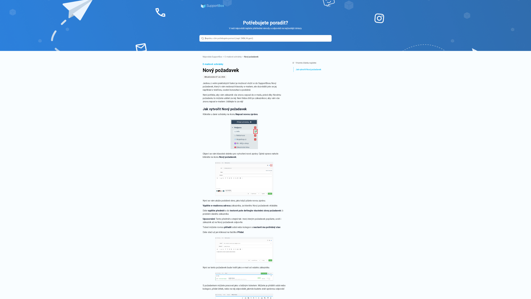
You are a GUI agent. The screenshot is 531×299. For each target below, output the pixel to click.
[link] (251, 56)
